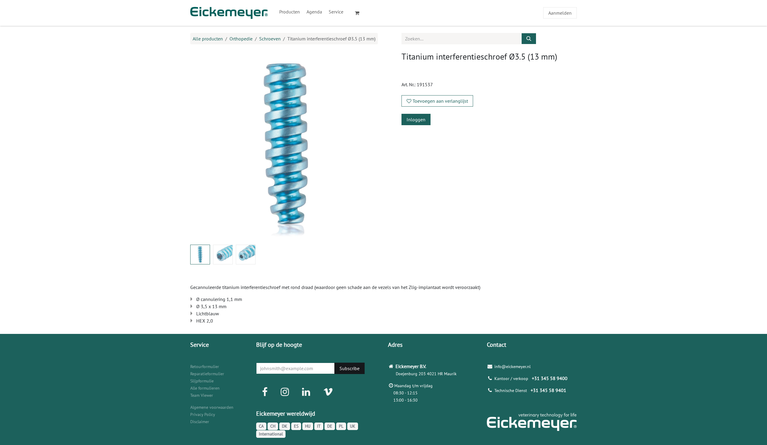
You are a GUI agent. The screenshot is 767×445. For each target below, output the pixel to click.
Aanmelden (560, 13)
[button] (200, 146)
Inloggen (416, 119)
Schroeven (270, 39)
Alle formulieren (205, 388)
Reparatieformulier (207, 373)
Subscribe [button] (349, 368)
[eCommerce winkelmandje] (359, 13)
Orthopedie (241, 39)
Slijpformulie (202, 381)
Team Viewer (201, 395)
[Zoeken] (528, 38)
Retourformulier (204, 366)
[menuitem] (289, 12)
